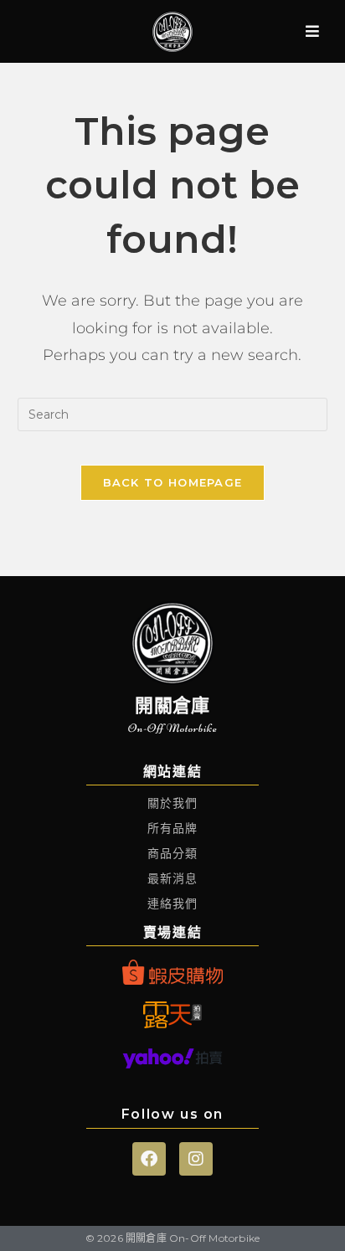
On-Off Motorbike (173, 728)
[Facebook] (149, 1159)
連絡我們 (172, 903)
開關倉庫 (172, 705)
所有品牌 (172, 828)
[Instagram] (196, 1159)
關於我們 (172, 803)
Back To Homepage (173, 482)
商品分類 (172, 853)
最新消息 (172, 878)
